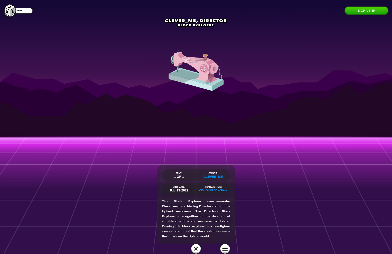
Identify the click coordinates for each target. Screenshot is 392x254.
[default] (196, 249)
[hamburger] (225, 249)
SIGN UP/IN (366, 10)
